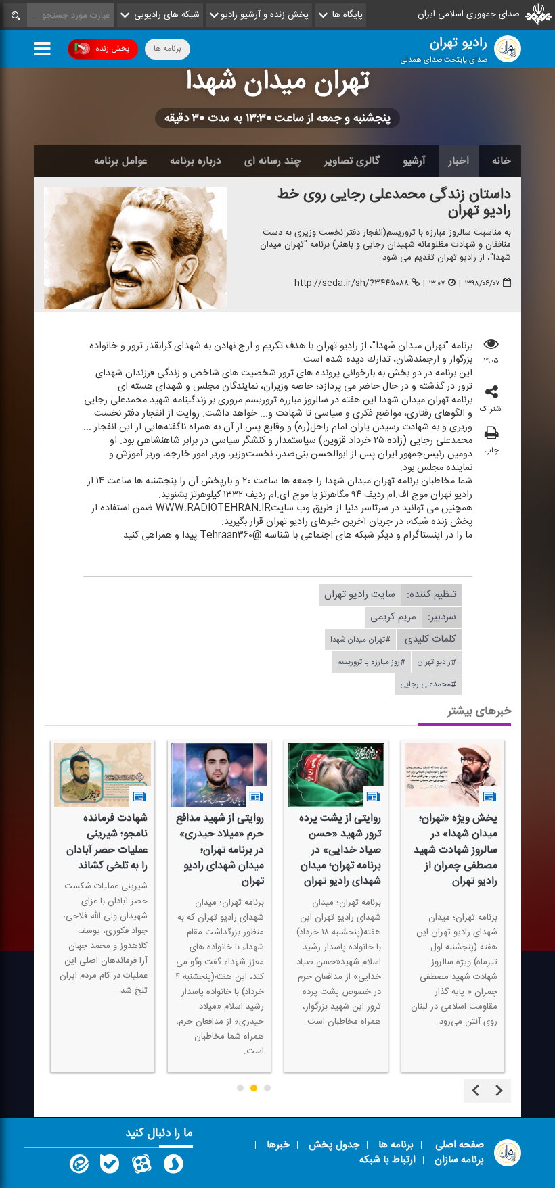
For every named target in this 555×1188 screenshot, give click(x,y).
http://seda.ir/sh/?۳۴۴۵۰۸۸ (351, 283)
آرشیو (414, 161)
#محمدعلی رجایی (428, 684)
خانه (501, 161)
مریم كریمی (393, 617)
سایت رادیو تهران (359, 594)
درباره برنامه (195, 161)
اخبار (459, 161)
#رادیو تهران (436, 662)
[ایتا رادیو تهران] (77, 1167)
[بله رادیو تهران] (109, 1167)
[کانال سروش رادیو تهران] (173, 1167)
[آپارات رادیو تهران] (141, 1167)
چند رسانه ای (272, 161)
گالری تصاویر (352, 161)
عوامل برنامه (120, 161)
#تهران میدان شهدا (360, 639)
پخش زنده (112, 48)
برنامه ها (167, 48)
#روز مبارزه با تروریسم (371, 662)
